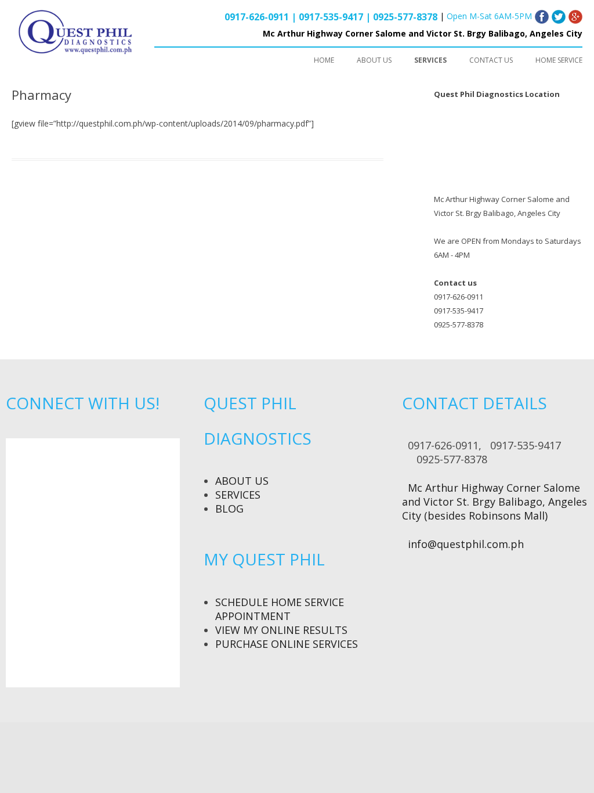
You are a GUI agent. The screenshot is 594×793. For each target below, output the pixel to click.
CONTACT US (491, 60)
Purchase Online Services (286, 644)
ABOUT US (374, 60)
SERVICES (430, 60)
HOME (324, 60)
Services (237, 495)
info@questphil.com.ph (466, 544)
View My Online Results (281, 630)
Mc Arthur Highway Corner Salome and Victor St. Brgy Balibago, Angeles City (422, 33)
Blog (229, 509)
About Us (242, 481)
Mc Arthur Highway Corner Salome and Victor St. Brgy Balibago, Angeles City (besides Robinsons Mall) (494, 501)
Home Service (558, 60)
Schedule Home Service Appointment (279, 609)
